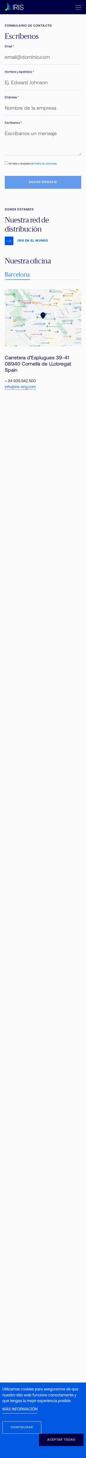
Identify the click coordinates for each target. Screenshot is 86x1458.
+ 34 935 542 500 (20, 381)
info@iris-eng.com (20, 387)
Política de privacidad (45, 164)
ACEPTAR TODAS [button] (61, 1439)
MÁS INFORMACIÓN (20, 1409)
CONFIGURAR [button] (22, 1427)
